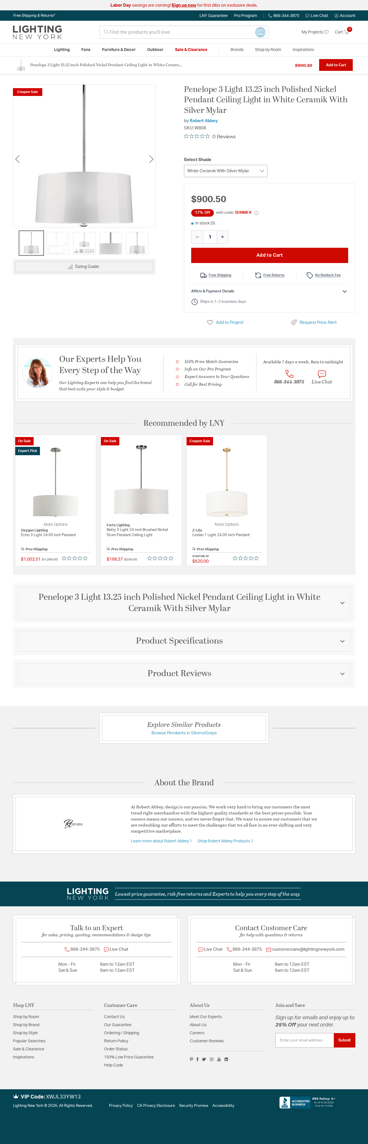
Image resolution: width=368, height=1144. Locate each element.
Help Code (113, 1065)
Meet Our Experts (206, 1017)
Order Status (116, 1049)
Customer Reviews (207, 1041)
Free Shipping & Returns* (34, 16)
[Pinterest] (191, 1059)
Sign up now (184, 5)
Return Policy (116, 1041)
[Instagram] (212, 1059)
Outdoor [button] (155, 50)
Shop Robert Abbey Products (224, 841)
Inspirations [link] (303, 50)
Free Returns (273, 275)
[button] (345, 16)
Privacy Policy (121, 1106)
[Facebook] (197, 1059)
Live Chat (319, 16)
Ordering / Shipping (121, 1033)
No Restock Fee (328, 275)
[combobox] (184, 32)
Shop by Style (25, 1033)
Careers (197, 1033)
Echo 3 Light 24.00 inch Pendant (48, 535)
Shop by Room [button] (268, 50)
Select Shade (197, 160)
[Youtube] (219, 1059)
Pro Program (245, 16)
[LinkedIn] (226, 1059)
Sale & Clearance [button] (191, 50)
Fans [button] (86, 50)
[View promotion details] (256, 213)
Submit (344, 1040)
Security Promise (193, 1106)
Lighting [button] (62, 50)
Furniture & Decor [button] (119, 50)
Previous (17, 159)
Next (151, 159)
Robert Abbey (204, 121)
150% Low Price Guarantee (129, 1057)
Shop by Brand (26, 1025)
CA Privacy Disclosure (156, 1106)
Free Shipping (220, 275)
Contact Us (114, 1017)
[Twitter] (204, 1059)
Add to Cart (336, 65)
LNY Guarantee (214, 16)
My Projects (313, 32)
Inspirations (23, 1057)
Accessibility (223, 1106)
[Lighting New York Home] (37, 32)
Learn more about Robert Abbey (160, 841)
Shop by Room (26, 1017)
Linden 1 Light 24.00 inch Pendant (221, 535)
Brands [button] (237, 50)
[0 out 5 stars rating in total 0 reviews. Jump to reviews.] (76, 558)
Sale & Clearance (28, 1049)
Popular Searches (29, 1041)
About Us (198, 1025)
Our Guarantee (117, 1025)
